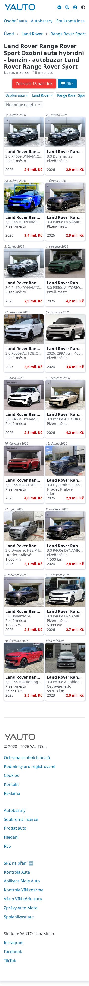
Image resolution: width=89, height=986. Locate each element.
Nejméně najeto (21, 104)
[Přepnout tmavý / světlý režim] (83, 7)
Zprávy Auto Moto (21, 908)
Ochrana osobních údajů (27, 757)
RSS (7, 846)
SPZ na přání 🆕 (18, 863)
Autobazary (41, 21)
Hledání (11, 837)
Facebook (13, 951)
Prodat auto (15, 828)
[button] (34, 83)
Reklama (12, 793)
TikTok (10, 960)
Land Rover (32, 34)
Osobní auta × (16, 95)
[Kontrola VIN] (59, 7)
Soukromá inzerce (21, 819)
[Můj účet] (75, 7)
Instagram (13, 942)
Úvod (9, 34)
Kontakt (11, 784)
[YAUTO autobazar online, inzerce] (20, 7)
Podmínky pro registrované (29, 766)
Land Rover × (42, 95)
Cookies (11, 775)
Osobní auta (15, 21)
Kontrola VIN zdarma (23, 890)
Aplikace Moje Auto (22, 881)
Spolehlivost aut (19, 917)
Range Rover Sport (68, 34)
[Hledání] (67, 7)
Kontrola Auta (17, 872)
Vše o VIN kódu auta (23, 899)
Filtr (69, 83)
